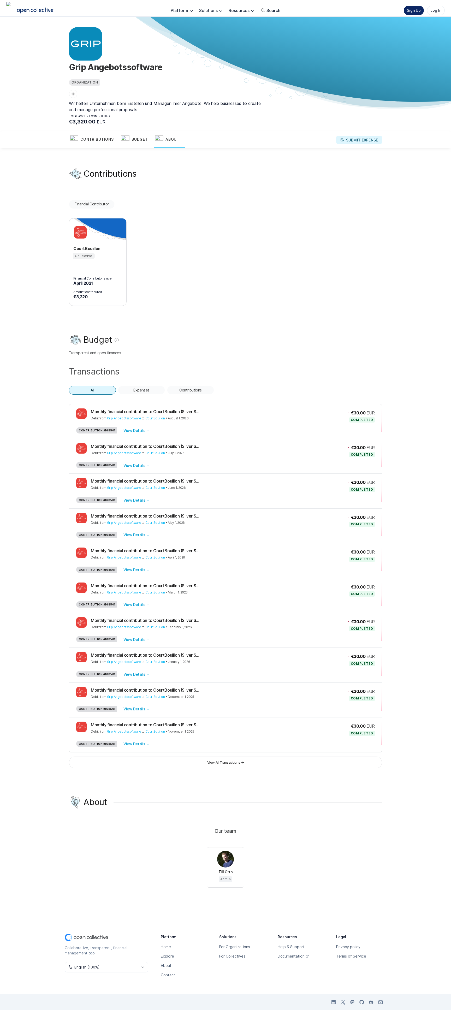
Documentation (291, 956)
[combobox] (106, 967)
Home (166, 946)
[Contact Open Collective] (380, 1002)
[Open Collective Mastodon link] (352, 1002)
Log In (435, 10)
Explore (167, 956)
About (166, 965)
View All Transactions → (225, 762)
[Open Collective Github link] (361, 1002)
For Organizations (234, 946)
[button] (94, 140)
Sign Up (414, 10)
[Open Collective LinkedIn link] (333, 1002)
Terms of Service (351, 956)
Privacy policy (348, 946)
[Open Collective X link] (343, 1002)
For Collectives (232, 956)
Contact (168, 975)
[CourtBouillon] (79, 232)
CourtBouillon (155, 418)
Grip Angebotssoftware (124, 418)
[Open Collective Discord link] (371, 1002)
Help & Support (291, 946)
